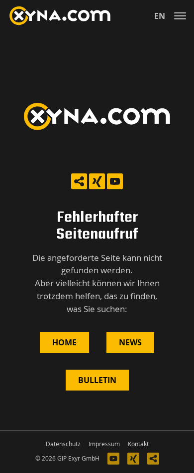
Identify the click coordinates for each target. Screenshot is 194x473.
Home (64, 342)
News (130, 342)
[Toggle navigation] (180, 16)
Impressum (104, 444)
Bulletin (97, 380)
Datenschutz (63, 444)
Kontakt (138, 444)
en (159, 15)
